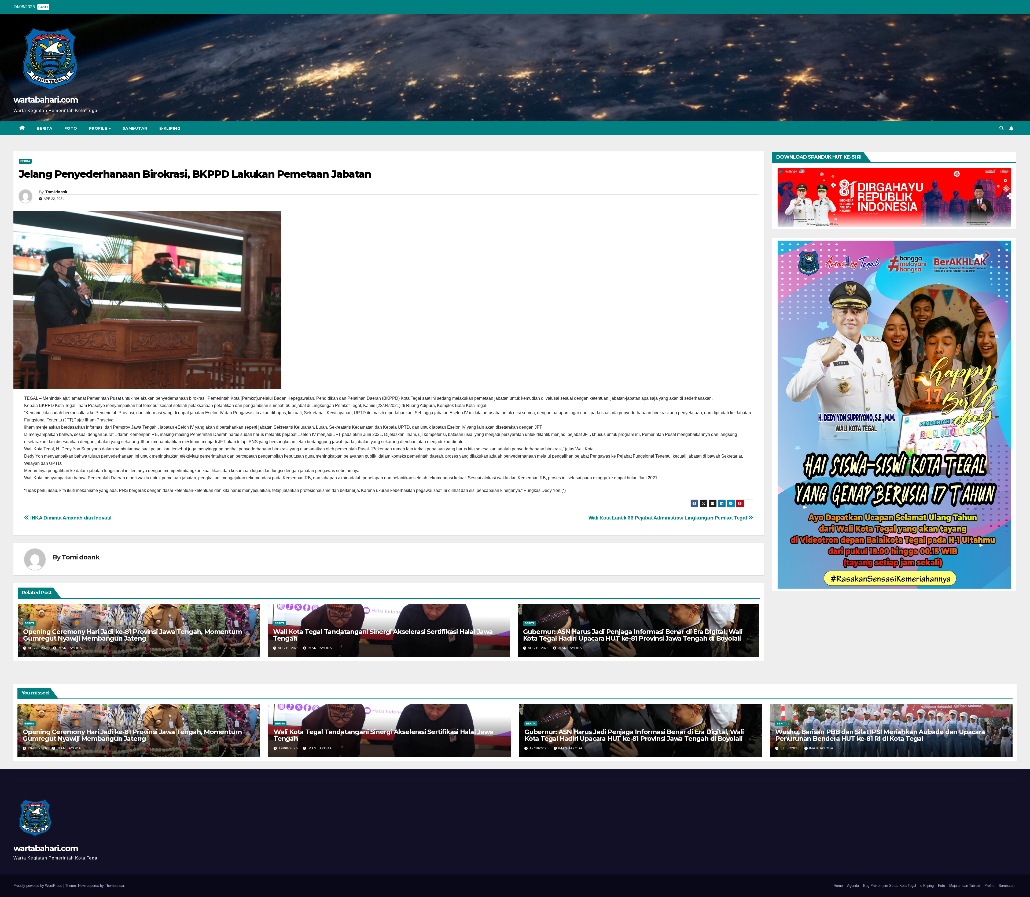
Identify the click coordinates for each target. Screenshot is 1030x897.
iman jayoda (70, 648)
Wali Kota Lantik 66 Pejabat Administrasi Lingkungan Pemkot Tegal (668, 518)
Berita (45, 128)
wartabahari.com (45, 100)
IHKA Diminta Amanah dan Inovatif (70, 518)
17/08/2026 (790, 748)
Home (838, 886)
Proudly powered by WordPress (38, 886)
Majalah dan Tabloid (964, 886)
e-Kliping (927, 886)
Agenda (853, 886)
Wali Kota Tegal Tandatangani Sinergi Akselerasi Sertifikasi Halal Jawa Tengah (383, 635)
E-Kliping (170, 128)
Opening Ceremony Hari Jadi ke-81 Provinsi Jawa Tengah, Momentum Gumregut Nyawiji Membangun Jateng (132, 635)
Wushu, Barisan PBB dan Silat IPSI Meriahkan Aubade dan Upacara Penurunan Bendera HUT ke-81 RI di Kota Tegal (880, 735)
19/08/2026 (289, 748)
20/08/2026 (38, 748)
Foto (70, 128)
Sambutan (135, 128)
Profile (98, 128)
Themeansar (114, 886)
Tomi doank (56, 191)
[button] (1001, 128)
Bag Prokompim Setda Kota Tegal (889, 886)
